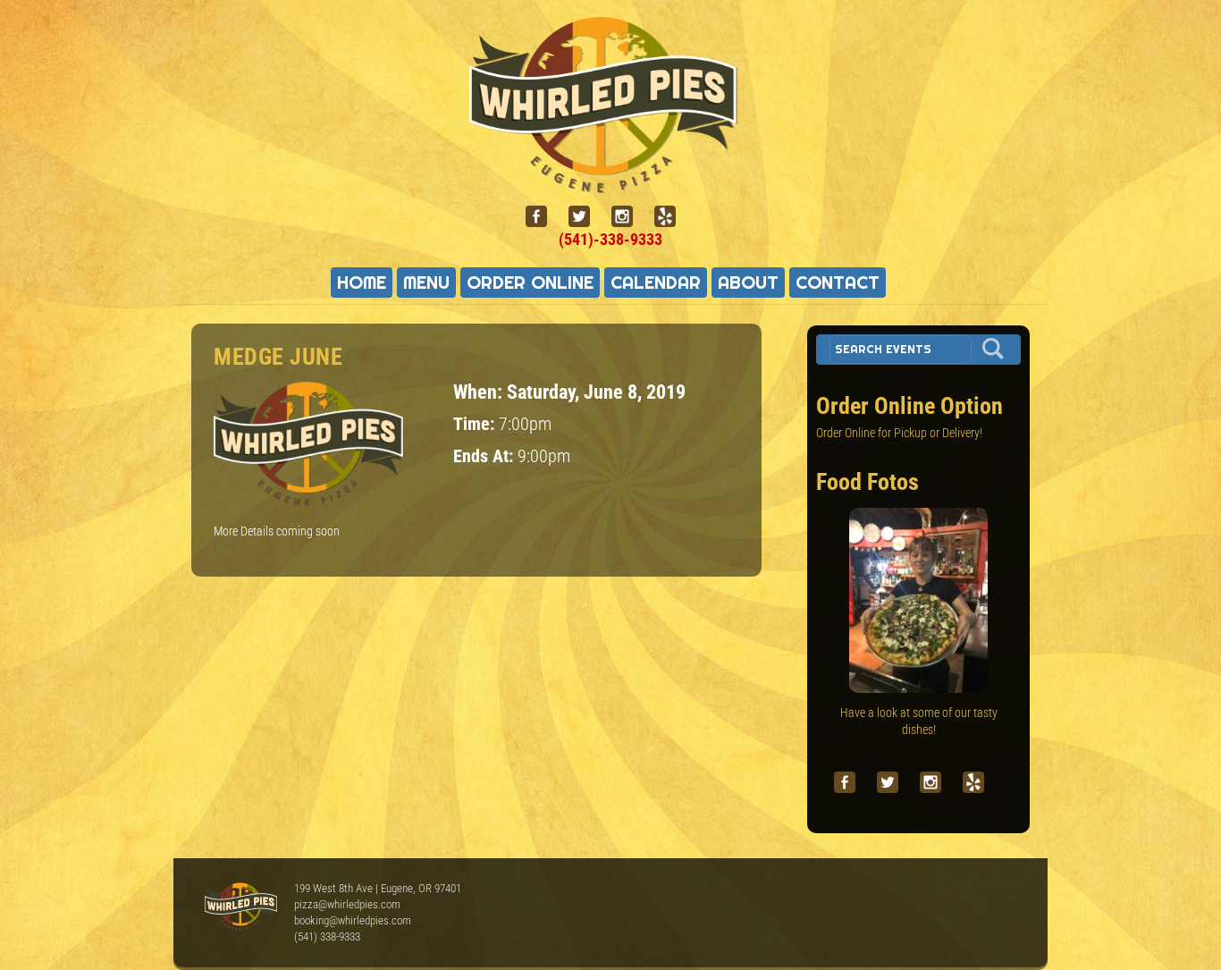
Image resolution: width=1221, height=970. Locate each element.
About (748, 282)
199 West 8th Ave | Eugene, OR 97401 (377, 888)
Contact (838, 282)
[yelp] (672, 216)
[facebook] (543, 216)
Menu (426, 282)
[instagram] (629, 216)
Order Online (530, 282)
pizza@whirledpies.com (347, 904)
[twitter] (586, 216)
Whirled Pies (240, 907)
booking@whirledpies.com (352, 920)
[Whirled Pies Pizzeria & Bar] (610, 182)
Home (361, 282)
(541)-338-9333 (610, 239)
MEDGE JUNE (278, 356)
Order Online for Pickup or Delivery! (899, 433)
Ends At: (485, 456)
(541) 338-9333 (327, 936)
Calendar (655, 282)
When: (480, 391)
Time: (476, 424)
